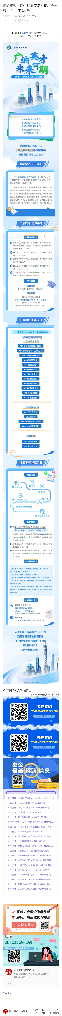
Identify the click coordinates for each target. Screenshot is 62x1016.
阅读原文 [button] (7, 993)
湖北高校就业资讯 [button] (28, 15)
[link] (18, 1011)
